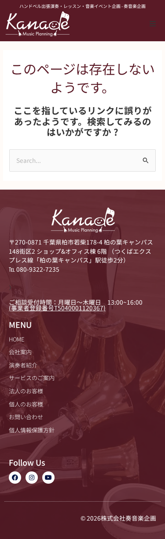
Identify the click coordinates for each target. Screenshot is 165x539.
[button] (153, 24)
